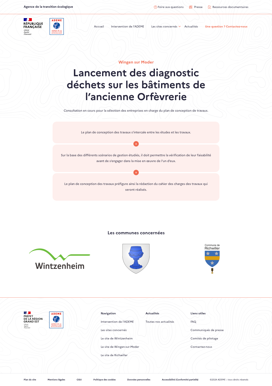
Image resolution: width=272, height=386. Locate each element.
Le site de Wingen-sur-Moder (120, 347)
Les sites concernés (114, 330)
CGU (79, 379)
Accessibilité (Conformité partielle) (180, 379)
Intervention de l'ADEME (117, 321)
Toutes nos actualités (160, 321)
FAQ (193, 321)
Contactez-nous (201, 347)
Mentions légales (56, 379)
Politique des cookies (104, 379)
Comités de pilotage (204, 338)
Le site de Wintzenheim (117, 338)
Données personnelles (138, 379)
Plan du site (30, 379)
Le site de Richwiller (114, 355)
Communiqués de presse (207, 330)
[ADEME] (57, 26)
